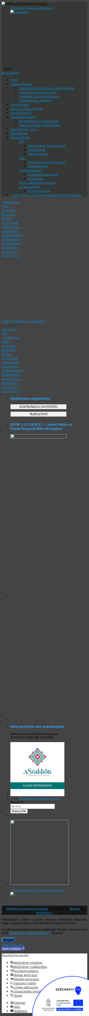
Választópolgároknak (42, 174)
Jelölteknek (35, 179)
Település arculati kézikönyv (39, 96)
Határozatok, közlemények (46, 146)
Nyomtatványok (30, 170)
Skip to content (12, 944)
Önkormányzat (21, 84)
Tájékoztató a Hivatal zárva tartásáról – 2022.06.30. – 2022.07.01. (11, 247)
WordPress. (44, 913)
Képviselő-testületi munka (38, 92)
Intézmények (19, 105)
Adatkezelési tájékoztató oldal (39, 798)
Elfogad (8, 940)
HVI (21, 142)
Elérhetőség (19, 133)
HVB (22, 158)
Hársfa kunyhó (20, 113)
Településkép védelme (35, 100)
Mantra (74, 909)
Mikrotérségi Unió (23, 129)
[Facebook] (18, 12)
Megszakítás (11, 73)
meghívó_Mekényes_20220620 (23, 321)
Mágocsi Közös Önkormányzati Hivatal (38, 890)
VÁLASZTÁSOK (20, 137)
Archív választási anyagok (37, 183)
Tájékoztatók (36, 150)
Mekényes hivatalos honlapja (31, 8)
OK (19, 811)
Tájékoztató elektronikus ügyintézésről (46, 88)
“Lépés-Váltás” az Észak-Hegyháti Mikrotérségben (46, 195)
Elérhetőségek (38, 154)
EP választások (29, 187)
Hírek (14, 80)
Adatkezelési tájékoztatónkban (29, 933)
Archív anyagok (39, 191)
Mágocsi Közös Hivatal (26, 109)
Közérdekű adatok (23, 117)
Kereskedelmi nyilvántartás (38, 121)
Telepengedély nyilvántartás (39, 125)
